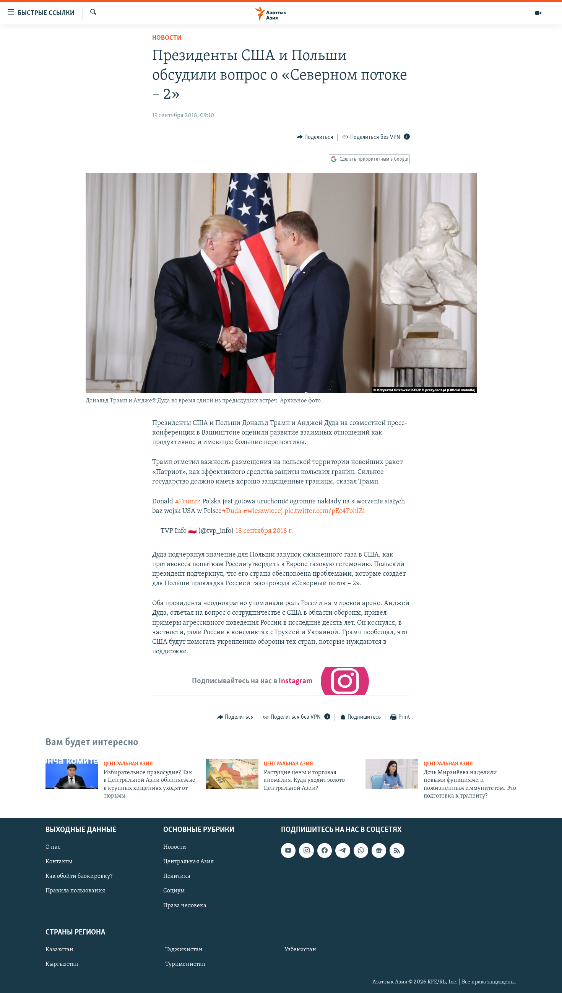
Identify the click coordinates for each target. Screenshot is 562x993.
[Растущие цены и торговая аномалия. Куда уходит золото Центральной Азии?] (232, 774)
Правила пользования (75, 891)
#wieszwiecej (263, 511)
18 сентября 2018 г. (264, 531)
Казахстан (59, 949)
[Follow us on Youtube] (288, 850)
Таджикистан (184, 949)
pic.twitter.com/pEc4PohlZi (324, 511)
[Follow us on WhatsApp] (361, 850)
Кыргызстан (62, 964)
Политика (176, 876)
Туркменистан (185, 964)
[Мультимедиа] (538, 13)
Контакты (58, 862)
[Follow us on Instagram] (306, 850)
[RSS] (397, 850)
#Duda (232, 511)
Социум (174, 891)
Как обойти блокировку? (78, 876)
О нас (52, 847)
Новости (167, 38)
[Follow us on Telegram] (342, 850)
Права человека (184, 905)
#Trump (187, 501)
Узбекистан (300, 949)
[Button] (315, 137)
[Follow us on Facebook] (324, 850)
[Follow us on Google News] (379, 850)
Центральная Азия (128, 764)
